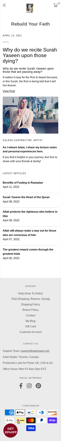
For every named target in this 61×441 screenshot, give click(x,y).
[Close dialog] (59, 213)
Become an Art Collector (30, 230)
